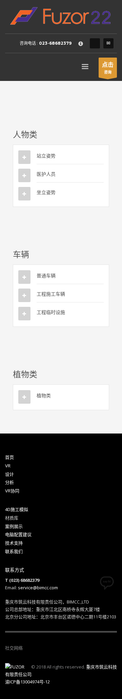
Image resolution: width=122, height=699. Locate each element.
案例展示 (14, 526)
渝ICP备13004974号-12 (27, 682)
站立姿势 (46, 155)
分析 (9, 482)
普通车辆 (46, 275)
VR (8, 466)
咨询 (108, 68)
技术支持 (14, 543)
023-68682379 (55, 43)
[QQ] (95, 43)
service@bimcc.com (38, 588)
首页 (9, 457)
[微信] (28, 648)
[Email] (108, 43)
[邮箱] (48, 648)
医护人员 (46, 174)
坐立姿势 (46, 192)
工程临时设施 (51, 312)
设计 (9, 474)
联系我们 (14, 551)
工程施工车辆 (51, 294)
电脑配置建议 (18, 534)
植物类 (44, 395)
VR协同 (12, 491)
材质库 (11, 518)
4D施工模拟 (16, 509)
